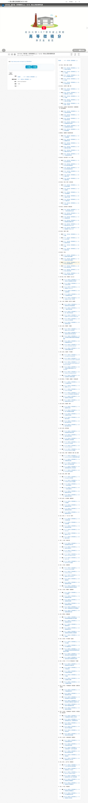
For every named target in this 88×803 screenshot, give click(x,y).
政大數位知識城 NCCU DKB (18, 1)
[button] (76, 1)
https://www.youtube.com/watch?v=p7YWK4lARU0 (21, 61)
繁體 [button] (71, 1)
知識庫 (19, 76)
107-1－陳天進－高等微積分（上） (30, 76)
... (62, 60)
